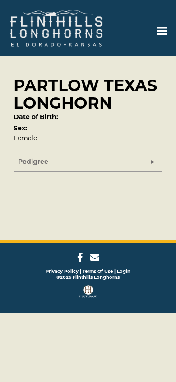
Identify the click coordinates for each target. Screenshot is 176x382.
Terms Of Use (98, 271)
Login (123, 271)
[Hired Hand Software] (88, 293)
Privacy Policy (62, 271)
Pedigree (33, 162)
